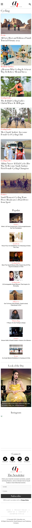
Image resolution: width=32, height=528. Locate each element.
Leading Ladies (6, 98)
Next (29, 388)
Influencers (16, 302)
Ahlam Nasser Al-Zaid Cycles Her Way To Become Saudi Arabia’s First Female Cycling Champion (15, 166)
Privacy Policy (25, 500)
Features (4, 194)
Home (8, 510)
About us (11, 511)
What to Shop (16, 321)
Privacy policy (21, 510)
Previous (3, 388)
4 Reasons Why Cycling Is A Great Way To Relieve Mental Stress (16, 70)
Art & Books (16, 244)
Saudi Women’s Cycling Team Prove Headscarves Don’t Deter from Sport (14, 199)
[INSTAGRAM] (27, 459)
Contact (22, 511)
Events (3, 35)
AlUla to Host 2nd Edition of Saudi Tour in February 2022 (16, 39)
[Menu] (2, 4)
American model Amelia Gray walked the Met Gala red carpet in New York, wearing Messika (16, 404)
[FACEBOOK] (12, 459)
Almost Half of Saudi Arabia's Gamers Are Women (16, 340)
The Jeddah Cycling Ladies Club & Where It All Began (13, 102)
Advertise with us (17, 513)
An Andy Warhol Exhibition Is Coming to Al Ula (16, 358)
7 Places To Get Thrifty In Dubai (16, 323)
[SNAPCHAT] (5, 459)
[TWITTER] (19, 459)
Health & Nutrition (7, 67)
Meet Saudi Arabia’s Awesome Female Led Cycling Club (14, 133)
